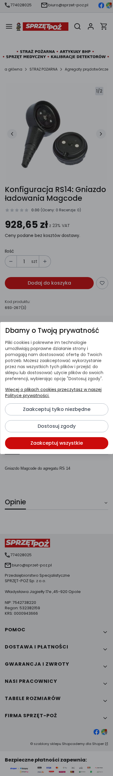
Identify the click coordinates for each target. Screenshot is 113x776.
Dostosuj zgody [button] (57, 426)
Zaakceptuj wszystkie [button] (56, 443)
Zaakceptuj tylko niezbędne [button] (56, 409)
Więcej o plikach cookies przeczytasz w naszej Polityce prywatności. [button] (53, 392)
